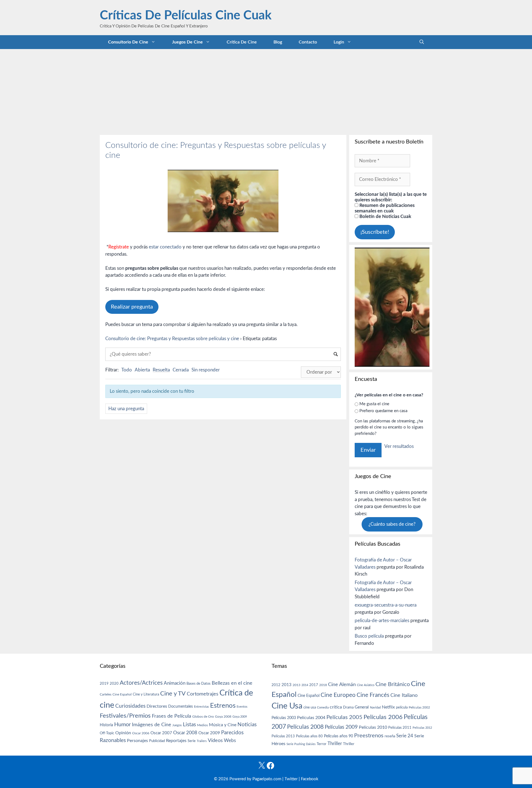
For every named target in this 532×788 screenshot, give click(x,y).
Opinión (123, 733)
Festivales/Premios (125, 716)
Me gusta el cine (374, 404)
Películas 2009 (341, 727)
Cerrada (181, 370)
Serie (192, 741)
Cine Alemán (342, 684)
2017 (313, 685)
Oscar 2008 (185, 732)
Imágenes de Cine (151, 724)
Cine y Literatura (146, 694)
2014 (304, 685)
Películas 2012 (422, 727)
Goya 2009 (239, 716)
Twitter (291, 779)
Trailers (202, 741)
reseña (390, 736)
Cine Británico (392, 684)
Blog (277, 42)
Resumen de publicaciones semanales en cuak (385, 208)
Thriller (335, 743)
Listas (189, 724)
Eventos (242, 706)
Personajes (137, 740)
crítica (336, 707)
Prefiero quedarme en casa (383, 411)
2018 (323, 685)
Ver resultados (399, 446)
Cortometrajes (202, 694)
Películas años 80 (309, 736)
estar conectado (165, 247)
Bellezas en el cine (232, 683)
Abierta (142, 370)
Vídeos (215, 740)
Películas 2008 (305, 727)
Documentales (180, 706)
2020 (114, 684)
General (362, 707)
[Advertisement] (266, 90)
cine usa (309, 707)
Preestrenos (368, 735)
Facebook (309, 779)
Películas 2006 (383, 717)
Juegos (177, 725)
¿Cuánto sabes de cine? (392, 524)
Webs (230, 740)
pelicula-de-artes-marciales (382, 620)
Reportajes (176, 740)
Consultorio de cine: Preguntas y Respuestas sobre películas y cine (172, 338)
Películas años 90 (338, 736)
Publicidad (157, 741)
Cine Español (122, 694)
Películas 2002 (419, 707)
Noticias (247, 724)
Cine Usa (287, 706)
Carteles (105, 694)
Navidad (375, 707)
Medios (202, 725)
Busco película (369, 636)
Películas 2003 (284, 718)
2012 (276, 685)
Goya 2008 (223, 716)
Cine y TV (173, 694)
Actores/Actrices (141, 683)
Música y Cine (222, 725)
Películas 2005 (344, 717)
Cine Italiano (404, 695)
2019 (104, 684)
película (402, 707)
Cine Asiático (365, 685)
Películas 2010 (373, 727)
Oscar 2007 (161, 733)
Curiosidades (130, 706)
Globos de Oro (203, 716)
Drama (348, 707)
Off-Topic (107, 733)
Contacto (308, 42)
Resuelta (161, 370)
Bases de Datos (198, 684)
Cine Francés (373, 695)
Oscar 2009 (209, 733)
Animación (174, 683)
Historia (106, 725)
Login (339, 42)
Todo (126, 370)
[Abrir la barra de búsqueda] (421, 42)
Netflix (388, 707)
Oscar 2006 (140, 733)
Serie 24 (404, 736)
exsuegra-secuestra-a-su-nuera (385, 605)
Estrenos (223, 705)
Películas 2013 (283, 736)
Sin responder (205, 370)
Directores (157, 706)
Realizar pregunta (132, 307)
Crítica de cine (242, 42)
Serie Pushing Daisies (301, 744)
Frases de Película (171, 716)
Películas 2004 (311, 717)
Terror (321, 744)
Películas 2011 (399, 727)
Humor (122, 724)
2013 (286, 685)
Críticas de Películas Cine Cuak (186, 15)
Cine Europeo (338, 695)
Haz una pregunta (126, 408)
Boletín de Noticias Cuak (384, 216)
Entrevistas (201, 706)
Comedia (323, 707)
